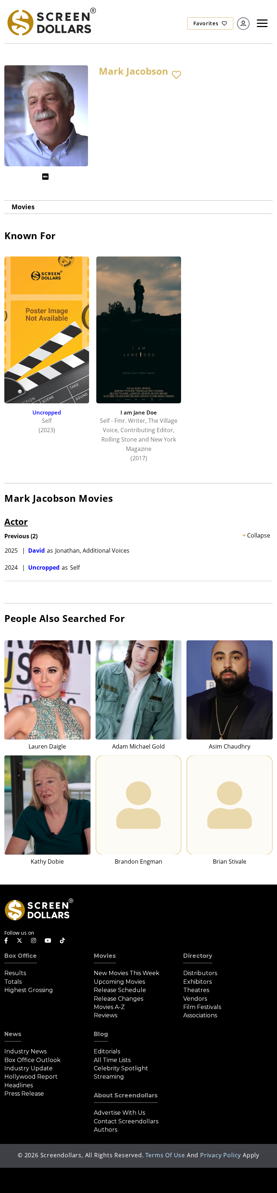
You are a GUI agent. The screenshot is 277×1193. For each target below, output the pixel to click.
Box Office (20, 955)
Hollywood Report (31, 1076)
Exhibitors (197, 981)
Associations (200, 1015)
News (12, 1034)
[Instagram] (33, 940)
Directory (197, 955)
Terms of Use (165, 1155)
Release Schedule (120, 990)
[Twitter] (19, 940)
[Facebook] (6, 940)
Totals (13, 981)
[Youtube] (48, 940)
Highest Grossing (28, 990)
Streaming (109, 1076)
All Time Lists (112, 1060)
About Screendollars (126, 1095)
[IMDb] (45, 176)
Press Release (24, 1093)
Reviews (105, 1015)
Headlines (18, 1085)
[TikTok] (62, 940)
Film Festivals (202, 1007)
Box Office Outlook (32, 1060)
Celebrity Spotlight (121, 1068)
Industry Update (28, 1068)
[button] (176, 75)
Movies (23, 206)
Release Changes (118, 998)
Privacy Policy (220, 1155)
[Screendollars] (51, 21)
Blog (101, 1034)
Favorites (206, 23)
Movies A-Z (109, 1007)
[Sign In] (243, 23)
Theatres (196, 990)
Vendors (195, 998)
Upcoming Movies (119, 981)
